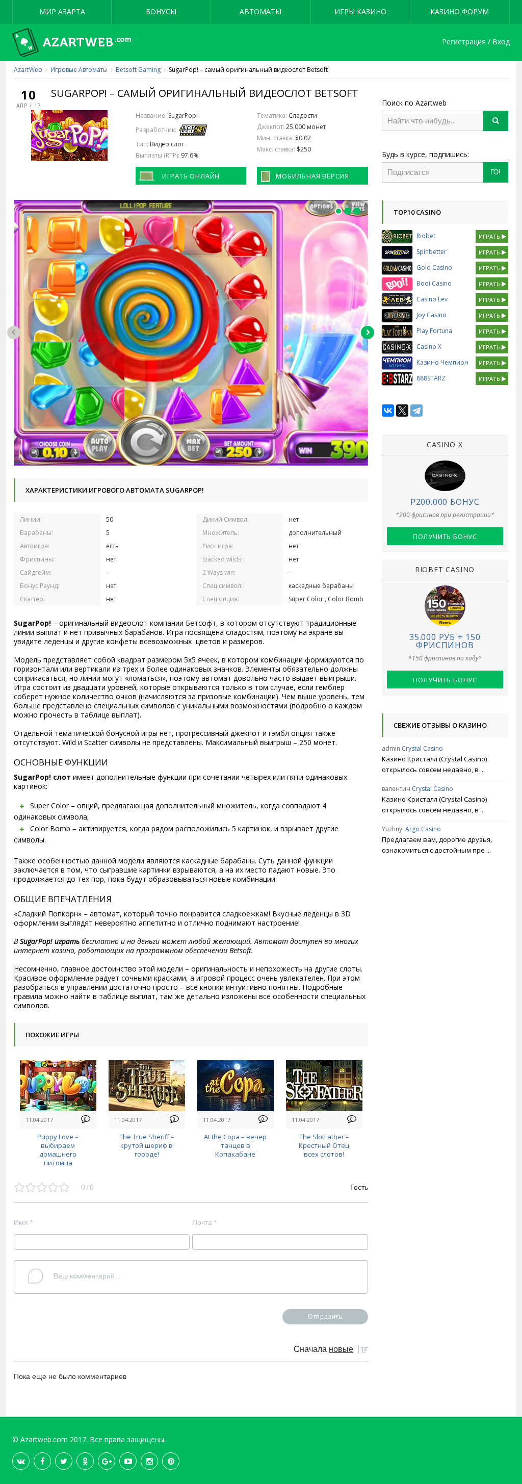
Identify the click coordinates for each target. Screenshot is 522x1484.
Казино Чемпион (442, 362)
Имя (23, 1222)
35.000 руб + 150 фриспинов (445, 641)
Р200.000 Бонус (445, 501)
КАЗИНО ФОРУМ (459, 11)
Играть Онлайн (191, 176)
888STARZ (431, 378)
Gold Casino (434, 267)
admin (391, 748)
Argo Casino (423, 829)
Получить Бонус (445, 536)
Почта (204, 1222)
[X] (402, 410)
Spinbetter (431, 251)
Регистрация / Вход (476, 42)
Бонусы (161, 11)
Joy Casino (431, 315)
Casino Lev (432, 299)
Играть (490, 236)
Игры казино (360, 11)
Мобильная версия (312, 176)
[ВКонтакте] (388, 410)
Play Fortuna (434, 330)
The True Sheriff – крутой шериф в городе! (146, 1145)
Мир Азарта (62, 11)
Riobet (425, 236)
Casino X (428, 346)
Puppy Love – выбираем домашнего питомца (58, 1149)
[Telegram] (416, 410)
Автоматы (260, 11)
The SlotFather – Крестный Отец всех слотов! (324, 1145)
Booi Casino (434, 283)
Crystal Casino (422, 748)
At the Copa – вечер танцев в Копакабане (235, 1145)
